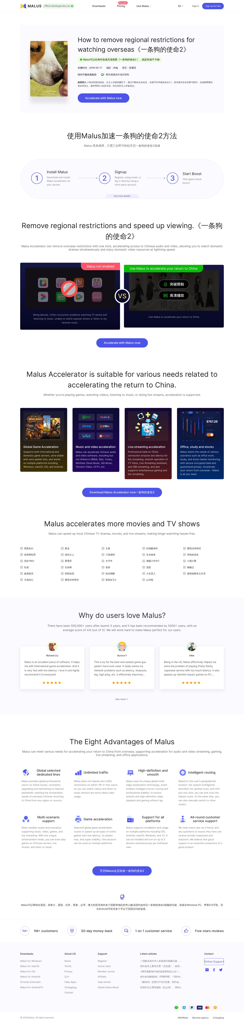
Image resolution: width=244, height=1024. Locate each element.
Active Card (104, 966)
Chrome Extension (30, 982)
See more (120, 699)
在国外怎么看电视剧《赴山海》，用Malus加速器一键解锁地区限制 (161, 987)
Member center (106, 971)
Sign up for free (213, 6)
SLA (66, 976)
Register (102, 960)
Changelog (70, 987)
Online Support (214, 961)
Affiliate (102, 976)
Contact (68, 992)
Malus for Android (30, 976)
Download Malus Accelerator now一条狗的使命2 (122, 492)
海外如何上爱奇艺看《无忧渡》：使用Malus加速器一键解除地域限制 (161, 966)
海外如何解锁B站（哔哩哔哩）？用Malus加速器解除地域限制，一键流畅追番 (161, 976)
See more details (122, 196)
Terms (67, 966)
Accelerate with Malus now (103, 98)
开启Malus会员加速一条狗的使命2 (122, 871)
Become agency (200, 1017)
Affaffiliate (183, 1017)
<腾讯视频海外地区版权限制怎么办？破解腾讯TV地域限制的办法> (161, 971)
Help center (104, 982)
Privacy (68, 971)
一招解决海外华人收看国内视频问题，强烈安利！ (161, 961)
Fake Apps (70, 982)
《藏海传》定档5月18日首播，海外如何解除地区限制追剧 (161, 982)
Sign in (195, 6)
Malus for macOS (29, 966)
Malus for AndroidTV (31, 987)
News (67, 960)
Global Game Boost (108, 987)
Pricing (122, 5)
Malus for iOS (27, 971)
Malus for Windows (31, 960)
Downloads (99, 5)
